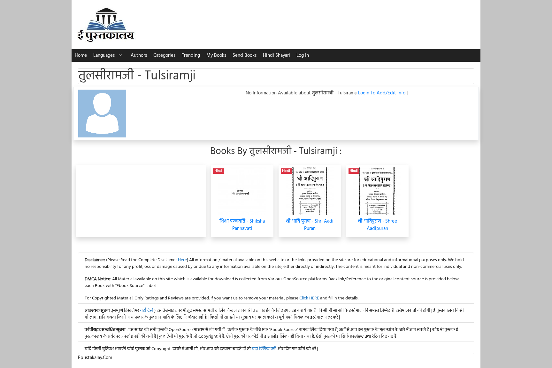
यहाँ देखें (147, 310)
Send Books (245, 55)
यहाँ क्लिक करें (264, 349)
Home (81, 55)
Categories (164, 55)
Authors (139, 55)
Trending (191, 55)
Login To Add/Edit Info (382, 93)
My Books (216, 55)
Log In (302, 55)
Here (182, 260)
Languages (104, 55)
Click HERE (309, 298)
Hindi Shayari (276, 55)
